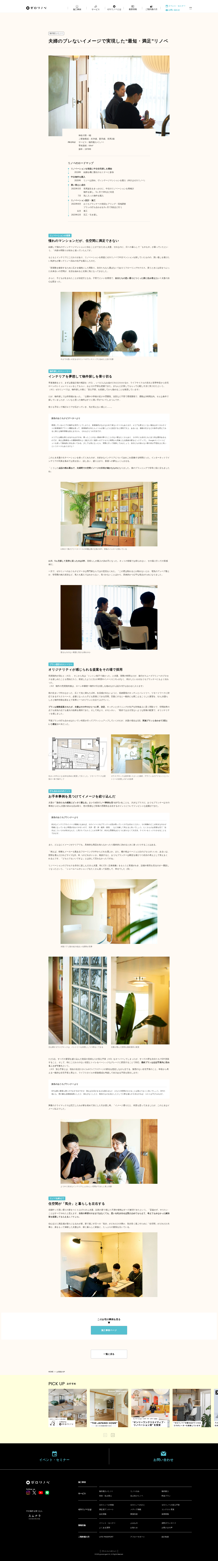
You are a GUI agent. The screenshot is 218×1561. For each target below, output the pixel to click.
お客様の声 (61, 1372)
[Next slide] (113, 1435)
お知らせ (134, 1528)
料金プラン (166, 1496)
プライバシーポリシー (109, 1551)
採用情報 (165, 1514)
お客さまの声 (167, 1528)
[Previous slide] (105, 1435)
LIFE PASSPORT (106, 1537)
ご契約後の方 (151, 9)
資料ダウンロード (169, 1523)
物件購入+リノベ (106, 1491)
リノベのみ (134, 1491)
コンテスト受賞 (168, 1509)
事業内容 (134, 1514)
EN (190, 8)
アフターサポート (137, 1537)
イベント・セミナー (176, 6)
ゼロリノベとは (114, 9)
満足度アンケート (106, 1509)
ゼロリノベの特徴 (106, 1505)
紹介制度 (165, 1537)
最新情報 (133, 9)
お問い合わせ (174, 10)
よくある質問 (104, 1528)
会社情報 (102, 1514)
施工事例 (77, 9)
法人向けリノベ (136, 1496)
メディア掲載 (135, 1509)
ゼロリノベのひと (137, 1505)
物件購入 (165, 1491)
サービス (96, 9)
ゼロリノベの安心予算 (171, 1505)
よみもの (134, 1523)
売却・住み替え (105, 1496)
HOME (50, 1372)
